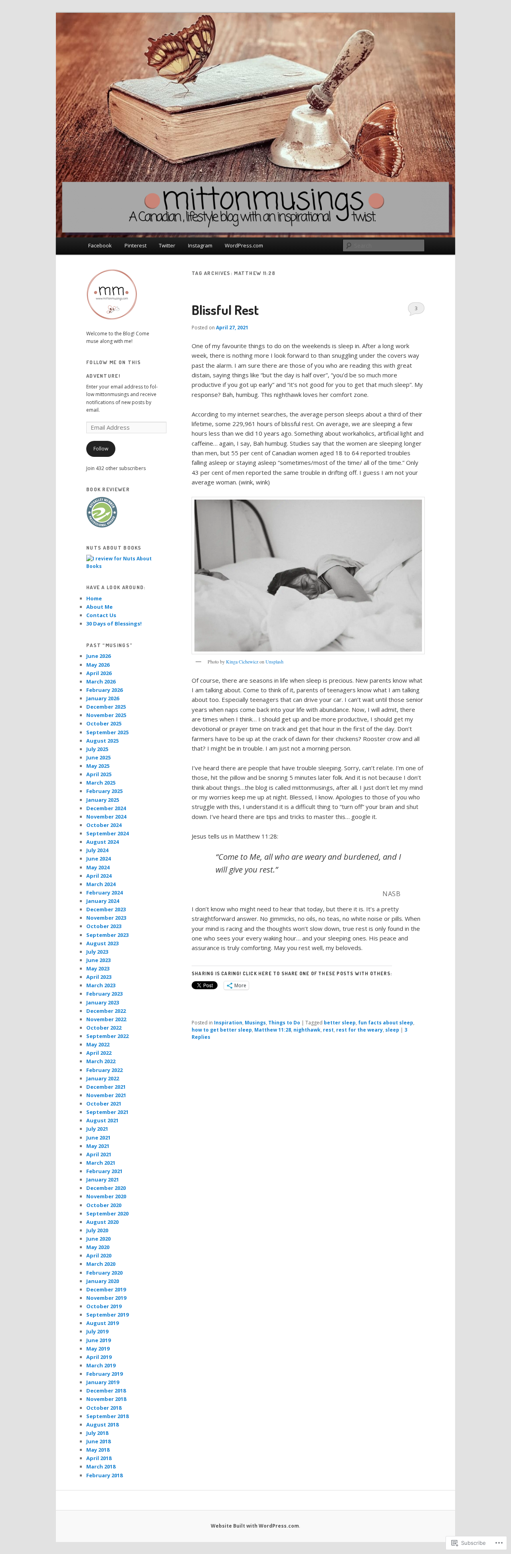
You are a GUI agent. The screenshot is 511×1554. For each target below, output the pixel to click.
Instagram (200, 245)
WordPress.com (244, 245)
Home (94, 598)
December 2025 (106, 706)
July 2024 (97, 850)
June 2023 (98, 960)
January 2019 (102, 1382)
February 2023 (104, 993)
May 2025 (97, 765)
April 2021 (98, 1154)
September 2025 (107, 732)
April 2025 (98, 774)
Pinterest (136, 245)
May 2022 (97, 1044)
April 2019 (98, 1357)
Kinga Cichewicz (242, 661)
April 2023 (98, 976)
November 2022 (106, 1019)
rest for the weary (359, 1029)
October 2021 (103, 1103)
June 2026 (98, 655)
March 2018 (100, 1466)
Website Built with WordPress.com (255, 1525)
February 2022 (104, 1070)
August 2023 (102, 943)
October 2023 (103, 926)
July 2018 (97, 1432)
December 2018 (106, 1390)
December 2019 (106, 1289)
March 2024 (100, 884)
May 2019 (97, 1348)
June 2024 (98, 858)
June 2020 (98, 1238)
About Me (99, 606)
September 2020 (107, 1213)
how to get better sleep (222, 1029)
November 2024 (106, 816)
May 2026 (97, 664)
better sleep (340, 1022)
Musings (255, 1022)
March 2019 (100, 1365)
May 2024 (97, 867)
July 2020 (97, 1230)
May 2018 (97, 1449)
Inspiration (228, 1022)
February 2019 (104, 1373)
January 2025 (102, 799)
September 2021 (107, 1112)
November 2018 (106, 1399)
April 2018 (98, 1458)
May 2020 (97, 1247)
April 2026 (98, 673)
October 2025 (103, 723)
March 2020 (100, 1263)
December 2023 (106, 909)
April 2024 (98, 875)
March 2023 (100, 985)
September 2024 (107, 833)
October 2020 (103, 1205)
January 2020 (102, 1281)
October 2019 (103, 1306)
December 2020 (106, 1187)
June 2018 (98, 1441)
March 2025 (100, 782)
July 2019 (97, 1331)
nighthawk (307, 1029)
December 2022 (106, 1010)
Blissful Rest (225, 309)
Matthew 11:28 (272, 1029)
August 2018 (102, 1424)
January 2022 (102, 1078)
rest (328, 1029)
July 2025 (97, 749)
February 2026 (104, 689)
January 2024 (102, 901)
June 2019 (98, 1340)
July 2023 (97, 951)
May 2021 (97, 1146)
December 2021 (106, 1086)
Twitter (167, 245)
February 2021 (104, 1171)
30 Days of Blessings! (114, 623)
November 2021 (106, 1095)
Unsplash (274, 661)
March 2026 (100, 681)
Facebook (100, 245)
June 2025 (98, 757)
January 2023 (102, 1002)
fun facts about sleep (385, 1022)
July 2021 (97, 1128)
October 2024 (103, 825)
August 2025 (102, 740)
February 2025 (104, 791)
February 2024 (104, 892)
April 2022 (98, 1052)
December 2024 (106, 808)
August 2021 (102, 1120)
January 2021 (102, 1179)
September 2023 (107, 934)
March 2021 (100, 1162)
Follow (100, 448)
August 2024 (102, 841)
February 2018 (104, 1475)
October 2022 (103, 1027)
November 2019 (106, 1297)
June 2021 (98, 1137)
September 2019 (107, 1314)
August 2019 (102, 1323)
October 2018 (103, 1407)
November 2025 (106, 715)
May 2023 (97, 968)
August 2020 (102, 1221)
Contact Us (101, 615)
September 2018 (107, 1416)
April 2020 (98, 1255)
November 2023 (106, 917)
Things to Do (284, 1022)
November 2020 (106, 1196)
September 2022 (107, 1036)
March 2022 (100, 1061)
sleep (392, 1029)
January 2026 (102, 698)
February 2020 (104, 1272)
